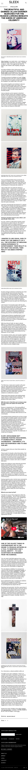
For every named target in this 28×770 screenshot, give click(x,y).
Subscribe (19, 734)
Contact (3, 760)
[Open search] (26, 3)
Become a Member (6, 749)
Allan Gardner (5, 61)
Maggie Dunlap (11, 716)
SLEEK (14, 2)
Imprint (3, 755)
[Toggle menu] (2, 3)
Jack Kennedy (7, 710)
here (18, 711)
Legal (3, 758)
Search (3, 762)
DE (26, 767)
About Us (4, 753)
